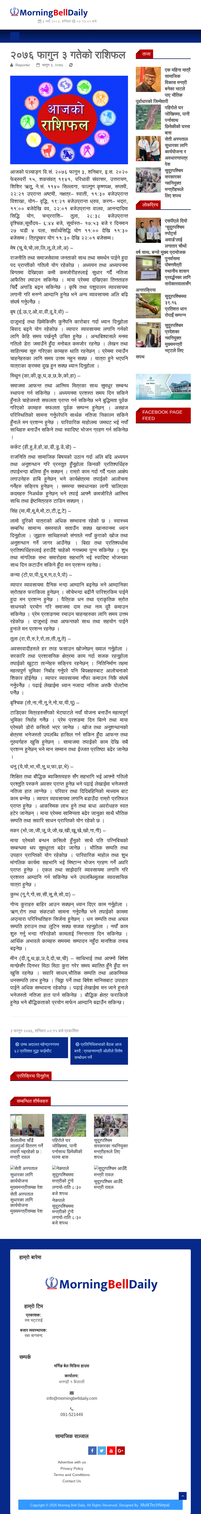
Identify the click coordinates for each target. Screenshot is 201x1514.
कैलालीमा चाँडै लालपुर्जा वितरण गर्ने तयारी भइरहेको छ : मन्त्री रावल (26, 1149)
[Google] (120, 1450)
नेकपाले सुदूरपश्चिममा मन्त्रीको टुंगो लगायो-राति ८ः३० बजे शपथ (66, 1212)
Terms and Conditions (72, 1475)
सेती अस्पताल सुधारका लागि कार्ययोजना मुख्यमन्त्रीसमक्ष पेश (26, 1202)
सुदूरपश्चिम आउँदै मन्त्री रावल (108, 1184)
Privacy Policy (71, 1468)
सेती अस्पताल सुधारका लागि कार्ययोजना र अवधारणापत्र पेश (176, 151)
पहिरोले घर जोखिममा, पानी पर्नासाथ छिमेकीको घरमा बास (67, 1149)
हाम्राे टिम (33, 1306)
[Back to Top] (183, 1496)
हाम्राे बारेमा (30, 1257)
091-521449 (71, 1414)
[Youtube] (111, 1450)
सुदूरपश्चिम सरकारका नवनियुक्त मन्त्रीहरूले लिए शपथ (111, 1149)
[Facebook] (92, 1450)
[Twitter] (102, 1450)
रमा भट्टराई (33, 1320)
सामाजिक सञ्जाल (71, 1436)
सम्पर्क (25, 1357)
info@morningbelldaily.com (72, 1398)
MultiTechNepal (155, 1505)
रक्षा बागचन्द (33, 1335)
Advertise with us (72, 1462)
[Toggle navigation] (14, 36)
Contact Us (72, 1481)
